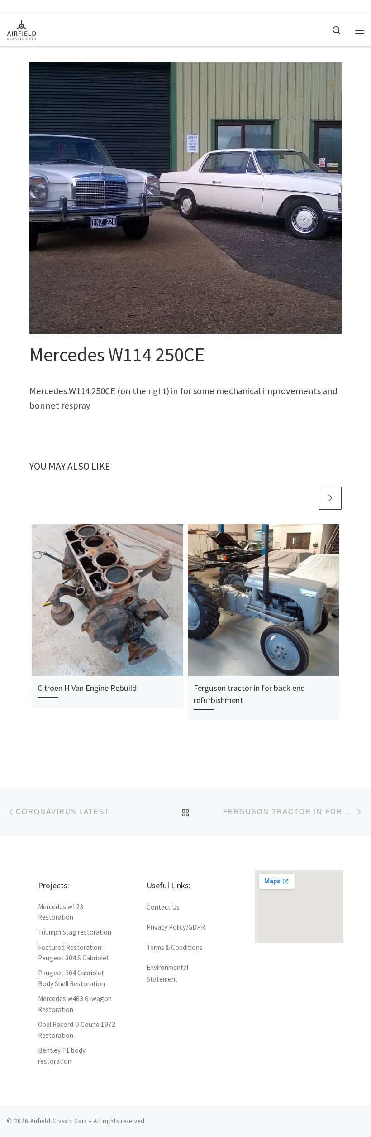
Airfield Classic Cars (58, 1121)
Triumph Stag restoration (74, 932)
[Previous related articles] (305, 498)
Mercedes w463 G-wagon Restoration (75, 1004)
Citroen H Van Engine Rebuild (87, 688)
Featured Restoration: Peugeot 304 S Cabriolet (73, 953)
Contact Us (163, 907)
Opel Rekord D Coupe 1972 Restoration (76, 1030)
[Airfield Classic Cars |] (21, 29)
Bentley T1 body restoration (62, 1055)
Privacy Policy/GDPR (176, 927)
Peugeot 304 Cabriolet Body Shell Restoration (71, 978)
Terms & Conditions (175, 947)
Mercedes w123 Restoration (60, 912)
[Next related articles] (330, 498)
